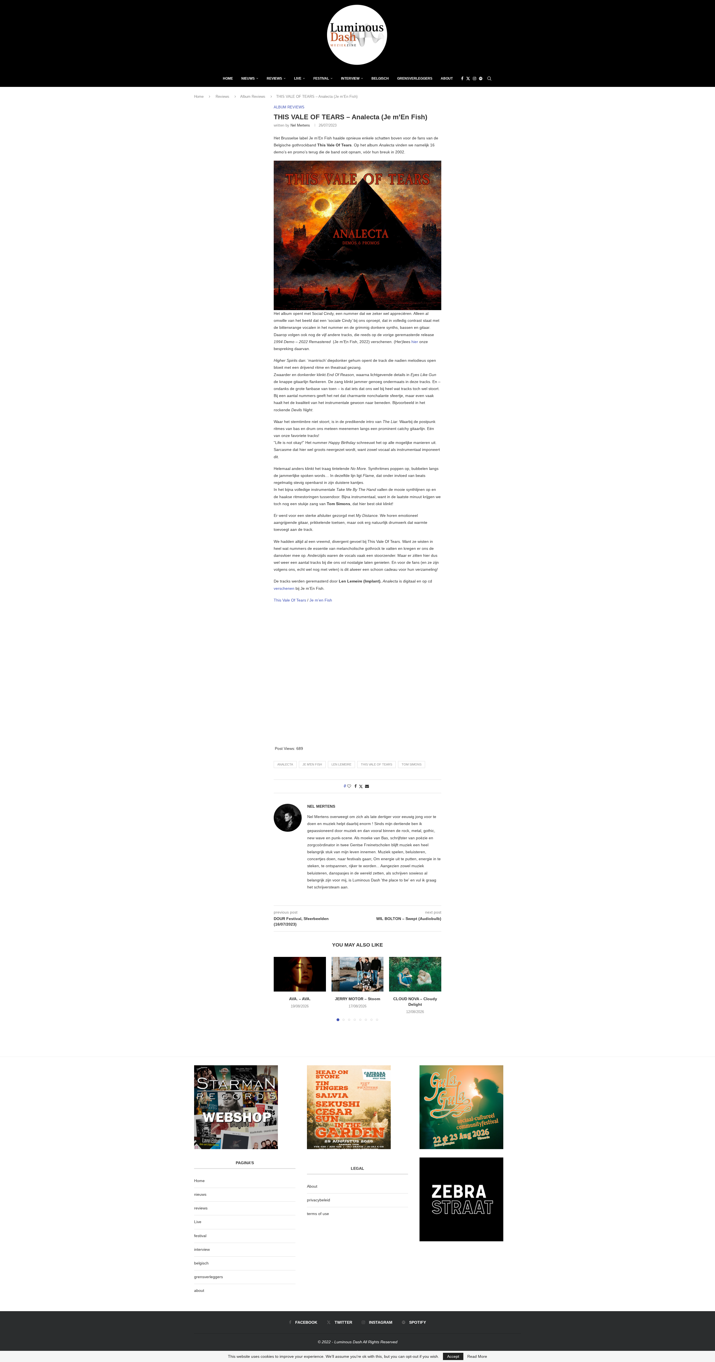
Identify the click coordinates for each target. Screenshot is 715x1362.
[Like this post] (349, 786)
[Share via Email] (367, 786)
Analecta (285, 764)
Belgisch (380, 78)
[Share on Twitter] (361, 786)
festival (200, 1235)
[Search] (489, 78)
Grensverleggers (414, 78)
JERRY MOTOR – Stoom (357, 999)
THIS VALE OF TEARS (376, 764)
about (199, 1290)
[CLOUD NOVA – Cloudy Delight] (415, 974)
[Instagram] (474, 78)
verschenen (284, 588)
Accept (453, 1356)
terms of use (318, 1213)
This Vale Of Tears (290, 600)
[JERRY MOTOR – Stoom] (358, 974)
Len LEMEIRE (341, 764)
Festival (321, 78)
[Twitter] (468, 78)
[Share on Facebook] (355, 786)
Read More (477, 1356)
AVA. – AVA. (300, 999)
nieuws (248, 78)
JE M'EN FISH (312, 764)
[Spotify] (480, 78)
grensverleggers (208, 1277)
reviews (201, 1208)
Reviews (274, 78)
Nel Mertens (300, 125)
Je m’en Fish (320, 600)
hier (415, 341)
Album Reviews (252, 96)
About (447, 78)
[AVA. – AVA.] (300, 974)
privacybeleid (318, 1200)
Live (297, 78)
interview (202, 1249)
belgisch (201, 1263)
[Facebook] (462, 78)
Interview (350, 78)
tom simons (411, 764)
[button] (281, 988)
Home (228, 78)
